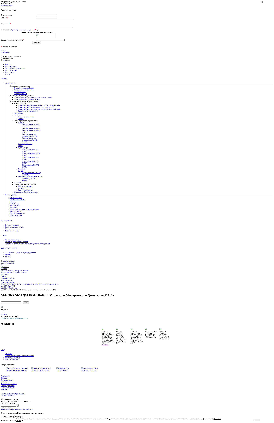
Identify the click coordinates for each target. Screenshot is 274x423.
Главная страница (7, 278)
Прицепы (17, 182)
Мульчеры (21, 169)
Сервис (3, 235)
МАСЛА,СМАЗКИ (8, 286)
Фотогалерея (9, 72)
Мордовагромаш (16, 215)
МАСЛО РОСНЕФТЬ (9, 288)
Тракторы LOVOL (20, 94)
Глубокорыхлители (25, 144)
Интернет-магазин (12, 225)
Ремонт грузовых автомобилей (16, 242)
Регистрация (5, 52)
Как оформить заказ (12, 229)
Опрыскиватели (20, 92)
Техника (4, 79)
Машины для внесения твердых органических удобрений (39, 109)
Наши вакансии (11, 70)
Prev (103, 345)
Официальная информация (15, 68)
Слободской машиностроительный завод (24, 209)
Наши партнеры (11, 66)
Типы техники (10, 83)
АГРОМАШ (14, 203)
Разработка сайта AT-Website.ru (21, 409)
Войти (3, 50)
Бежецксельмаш (15, 211)
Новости (8, 64)
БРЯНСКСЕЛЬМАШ (17, 200)
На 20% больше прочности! (17, 370)
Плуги (20, 171)
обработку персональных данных (22, 30)
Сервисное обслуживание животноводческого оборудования (27, 244)
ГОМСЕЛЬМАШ (16, 198)
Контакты (4, 265)
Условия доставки (11, 231)
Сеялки (20, 119)
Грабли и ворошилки (25, 186)
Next (106, 345)
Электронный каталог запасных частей (19, 356)
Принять (256, 420)
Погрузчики (18, 113)
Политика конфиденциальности (12, 394)
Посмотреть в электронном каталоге (14, 318)
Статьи (7, 74)
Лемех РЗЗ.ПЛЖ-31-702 (40, 370)
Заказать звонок (6, 6)
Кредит (7, 254)
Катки (20, 146)
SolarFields (13, 207)
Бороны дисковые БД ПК (31, 128)
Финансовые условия (9, 248)
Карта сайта (5, 409)
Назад (3, 350)
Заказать (4, 314)
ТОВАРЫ (8, 354)
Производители (11, 195)
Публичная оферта (7, 395)
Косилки (21, 188)
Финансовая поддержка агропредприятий (20, 253)
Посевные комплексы (26, 117)
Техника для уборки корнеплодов (26, 192)
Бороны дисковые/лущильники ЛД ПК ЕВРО (29, 140)
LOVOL (13, 202)
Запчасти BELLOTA (88, 370)
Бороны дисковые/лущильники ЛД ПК (29, 135)
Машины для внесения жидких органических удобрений (39, 105)
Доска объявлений (7, 263)
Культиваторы (23, 148)
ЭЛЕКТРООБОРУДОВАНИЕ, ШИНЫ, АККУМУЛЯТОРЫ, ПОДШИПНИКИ (29, 284)
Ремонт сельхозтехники (13, 240)
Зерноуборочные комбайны (24, 88)
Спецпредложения (7, 261)
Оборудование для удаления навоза (27, 99)
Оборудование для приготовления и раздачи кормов (33, 97)
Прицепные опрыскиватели (28, 111)
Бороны (21, 123)
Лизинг (8, 256)
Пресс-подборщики (25, 190)
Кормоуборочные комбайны (24, 90)
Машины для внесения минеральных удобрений (35, 107)
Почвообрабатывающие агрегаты (30, 176)
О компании (5, 60)
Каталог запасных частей (14, 227)
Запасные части (6, 220)
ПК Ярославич (15, 205)
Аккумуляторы (61, 370)
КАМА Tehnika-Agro (17, 213)
